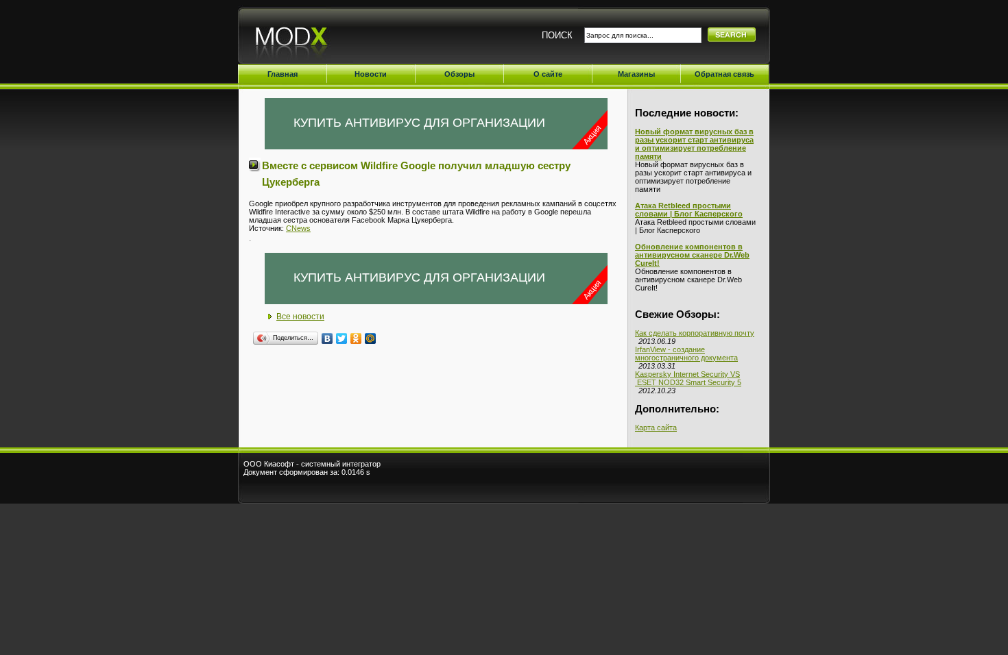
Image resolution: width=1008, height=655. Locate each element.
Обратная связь (724, 74)
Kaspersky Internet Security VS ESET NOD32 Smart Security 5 (688, 378)
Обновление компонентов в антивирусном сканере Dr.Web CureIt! (692, 255)
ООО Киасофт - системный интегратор (312, 464)
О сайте (547, 74)
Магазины (636, 74)
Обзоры (459, 74)
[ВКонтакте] (327, 338)
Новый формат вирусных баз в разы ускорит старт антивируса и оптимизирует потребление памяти (694, 143)
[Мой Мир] (370, 338)
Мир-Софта (326, 39)
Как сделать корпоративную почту (694, 333)
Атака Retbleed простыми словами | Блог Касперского (689, 209)
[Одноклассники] (356, 338)
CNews (298, 228)
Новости (371, 74)
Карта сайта (656, 427)
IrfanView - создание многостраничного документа (686, 353)
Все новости (300, 316)
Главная (282, 74)
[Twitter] (342, 338)
